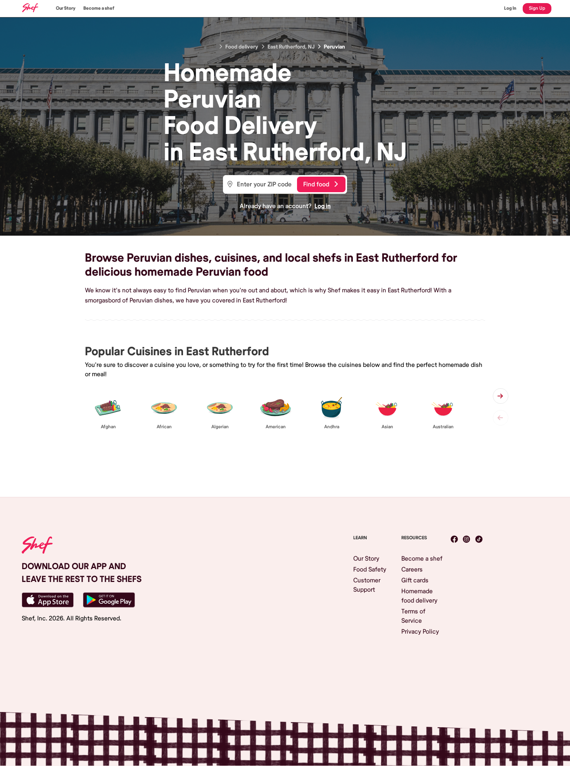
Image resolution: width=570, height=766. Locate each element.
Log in (322, 206)
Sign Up (537, 8)
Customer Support (366, 585)
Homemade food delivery (419, 595)
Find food (316, 184)
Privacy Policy (420, 632)
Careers (412, 569)
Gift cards (414, 580)
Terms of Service (413, 616)
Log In (510, 8)
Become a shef (98, 8)
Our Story (66, 8)
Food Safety (369, 569)
